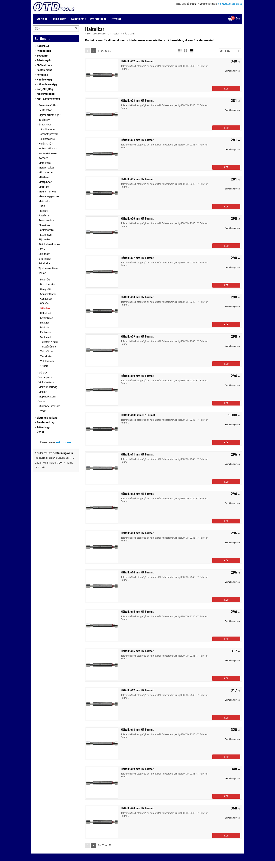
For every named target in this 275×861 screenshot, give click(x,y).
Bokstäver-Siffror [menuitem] (48, 105)
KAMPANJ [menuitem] (43, 46)
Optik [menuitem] (42, 206)
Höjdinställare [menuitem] (47, 139)
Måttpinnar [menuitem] (45, 182)
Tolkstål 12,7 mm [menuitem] (49, 342)
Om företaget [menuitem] (98, 18)
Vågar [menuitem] (42, 401)
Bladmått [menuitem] (45, 279)
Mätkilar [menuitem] (44, 322)
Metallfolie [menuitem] (45, 163)
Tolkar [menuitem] (42, 273)
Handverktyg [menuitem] (44, 79)
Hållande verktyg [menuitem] (47, 84)
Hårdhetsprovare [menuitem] (48, 134)
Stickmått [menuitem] (44, 254)
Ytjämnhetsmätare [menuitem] (49, 406)
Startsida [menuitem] (42, 18)
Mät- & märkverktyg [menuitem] (48, 98)
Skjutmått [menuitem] (44, 239)
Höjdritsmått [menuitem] (46, 143)
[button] (179, 50)
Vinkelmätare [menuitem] (46, 382)
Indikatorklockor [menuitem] (48, 148)
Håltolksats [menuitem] (46, 313)
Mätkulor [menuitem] (45, 327)
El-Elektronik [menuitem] (44, 65)
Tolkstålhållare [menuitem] (48, 346)
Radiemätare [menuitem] (46, 230)
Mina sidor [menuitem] (59, 18)
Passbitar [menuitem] (44, 215)
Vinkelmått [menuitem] (46, 356)
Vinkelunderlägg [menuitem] (48, 387)
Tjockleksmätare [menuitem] (48, 268)
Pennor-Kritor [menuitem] (46, 220)
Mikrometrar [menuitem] (46, 172)
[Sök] (76, 28)
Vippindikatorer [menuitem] (47, 396)
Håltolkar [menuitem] (45, 308)
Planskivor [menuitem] (45, 225)
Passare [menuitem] (43, 210)
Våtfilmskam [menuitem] (47, 361)
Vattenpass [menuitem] (45, 377)
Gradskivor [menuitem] (45, 124)
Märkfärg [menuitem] (44, 187)
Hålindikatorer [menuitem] (47, 129)
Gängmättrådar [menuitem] (48, 294)
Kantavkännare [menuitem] (47, 153)
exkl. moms (63, 442)
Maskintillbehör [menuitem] (46, 93)
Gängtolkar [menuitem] (46, 298)
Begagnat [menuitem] (42, 55)
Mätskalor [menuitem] (44, 201)
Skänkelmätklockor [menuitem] (50, 244)
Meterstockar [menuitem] (46, 167)
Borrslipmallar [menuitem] (47, 284)
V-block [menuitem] (43, 372)
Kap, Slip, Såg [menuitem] (45, 89)
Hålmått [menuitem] (44, 303)
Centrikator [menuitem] (45, 110)
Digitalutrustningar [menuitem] (49, 115)
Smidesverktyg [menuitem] (45, 422)
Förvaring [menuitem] (42, 74)
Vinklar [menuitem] (43, 392)
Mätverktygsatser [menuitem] (49, 196)
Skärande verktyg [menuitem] (47, 417)
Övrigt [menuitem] (42, 411)
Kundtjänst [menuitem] (77, 18)
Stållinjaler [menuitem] (45, 258)
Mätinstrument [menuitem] (47, 191)
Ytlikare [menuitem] (44, 366)
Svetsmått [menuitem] (45, 337)
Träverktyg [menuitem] (43, 427)
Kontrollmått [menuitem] (46, 318)
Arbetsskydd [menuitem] (44, 60)
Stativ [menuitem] (42, 249)
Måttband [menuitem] (44, 177)
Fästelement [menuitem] (44, 70)
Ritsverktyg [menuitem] (45, 234)
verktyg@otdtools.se (230, 3)
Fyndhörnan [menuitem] (44, 50)
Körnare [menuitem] (43, 158)
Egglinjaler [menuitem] (45, 119)
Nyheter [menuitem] (116, 18)
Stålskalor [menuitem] (44, 263)
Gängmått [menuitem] (45, 289)
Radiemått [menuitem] (45, 332)
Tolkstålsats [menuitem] (46, 351)
